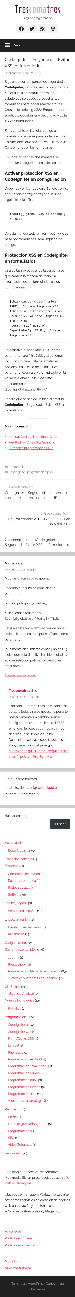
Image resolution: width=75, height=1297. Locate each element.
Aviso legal (13, 1231)
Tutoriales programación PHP (31, 448)
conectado (46, 788)
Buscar (60, 824)
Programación (15, 1017)
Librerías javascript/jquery (27, 1124)
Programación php (22, 1080)
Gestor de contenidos (20, 950)
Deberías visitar (19, 850)
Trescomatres (19, 691)
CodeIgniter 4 (18, 1032)
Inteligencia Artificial (19, 993)
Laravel (13, 1045)
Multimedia (16, 934)
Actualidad (13, 843)
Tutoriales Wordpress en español (32, 978)
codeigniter (18, 472)
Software (14, 894)
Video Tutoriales (20, 1145)
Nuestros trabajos (18, 1268)
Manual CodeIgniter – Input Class (33, 437)
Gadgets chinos (16, 943)
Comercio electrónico (24, 874)
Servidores (13, 1153)
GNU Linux (12, 987)
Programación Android (25, 1059)
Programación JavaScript (27, 1066)
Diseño (13, 1117)
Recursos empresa (22, 881)
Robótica (14, 1008)
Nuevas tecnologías (19, 1000)
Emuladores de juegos (25, 927)
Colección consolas (19, 859)
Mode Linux (13, 1261)
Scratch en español (22, 911)
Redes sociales (19, 887)
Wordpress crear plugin (25, 1101)
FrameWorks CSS (21, 1038)
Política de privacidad (20, 1245)
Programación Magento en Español (34, 971)
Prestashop (16, 964)
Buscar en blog (16, 816)
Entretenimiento (16, 919)
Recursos (12, 1109)
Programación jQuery (24, 1073)
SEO (11, 1138)
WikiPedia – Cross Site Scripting (32, 442)
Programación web (22, 1094)
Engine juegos (15, 903)
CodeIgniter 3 (19, 467)
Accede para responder (20, 675)
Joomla (13, 957)
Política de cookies (18, 1238)
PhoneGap (15, 1052)
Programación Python (24, 1087)
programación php (40, 472)
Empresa (11, 866)
